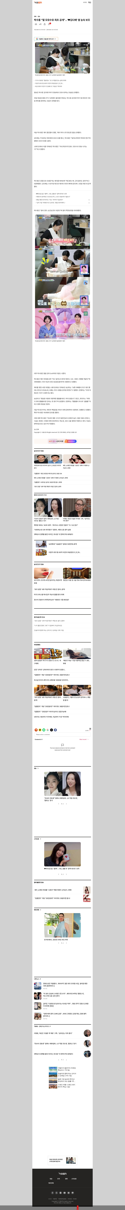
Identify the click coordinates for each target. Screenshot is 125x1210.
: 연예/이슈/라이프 (41, 1026)
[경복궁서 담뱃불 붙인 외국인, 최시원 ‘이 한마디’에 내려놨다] (87, 1054)
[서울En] (38, 2)
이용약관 (55, 1199)
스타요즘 (36, 839)
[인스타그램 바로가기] (64, 1192)
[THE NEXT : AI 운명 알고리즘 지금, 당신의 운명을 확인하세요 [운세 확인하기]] (62, 441)
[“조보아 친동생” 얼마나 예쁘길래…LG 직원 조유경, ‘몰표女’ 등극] (87, 1043)
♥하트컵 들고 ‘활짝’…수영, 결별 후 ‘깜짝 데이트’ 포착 (51, 194)
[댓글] (49, 24)
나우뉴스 (36, 979)
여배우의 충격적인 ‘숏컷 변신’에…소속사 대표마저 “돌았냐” (53, 197)
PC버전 (74, 1199)
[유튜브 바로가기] (60, 1192)
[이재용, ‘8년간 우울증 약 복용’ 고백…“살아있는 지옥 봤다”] (87, 1033)
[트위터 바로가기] (56, 1192)
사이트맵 (70, 1199)
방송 (39, 16)
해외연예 (36, 910)
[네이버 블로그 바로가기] (72, 1192)
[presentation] (58, 803)
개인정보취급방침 (62, 1199)
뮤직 (58, 1179)
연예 (35, 16)
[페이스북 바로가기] (52, 1192)
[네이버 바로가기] (68, 1192)
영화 (66, 1179)
